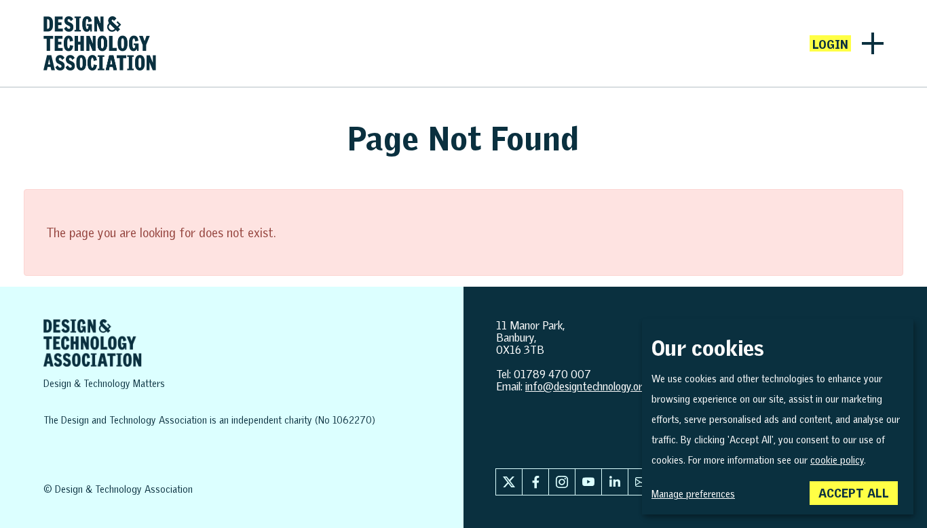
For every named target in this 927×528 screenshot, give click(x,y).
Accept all (853, 493)
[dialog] (777, 416)
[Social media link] (509, 481)
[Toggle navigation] (873, 43)
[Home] (99, 43)
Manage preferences (693, 494)
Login (830, 44)
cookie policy (837, 460)
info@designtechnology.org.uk (592, 386)
